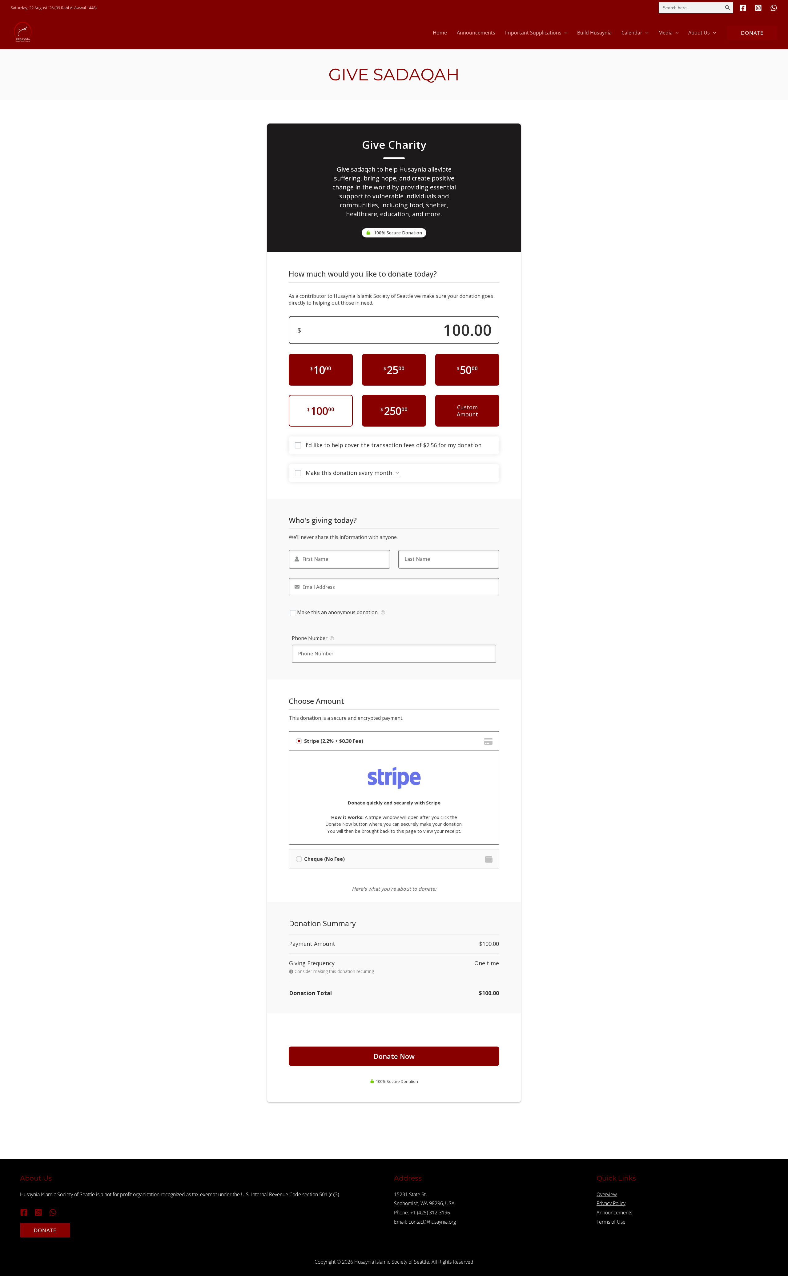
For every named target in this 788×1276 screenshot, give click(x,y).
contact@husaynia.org (432, 1221)
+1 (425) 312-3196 (430, 1212)
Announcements (614, 1212)
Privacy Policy (611, 1203)
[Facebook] (742, 7)
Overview (607, 1194)
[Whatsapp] (773, 7)
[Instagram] (758, 7)
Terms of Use (611, 1221)
